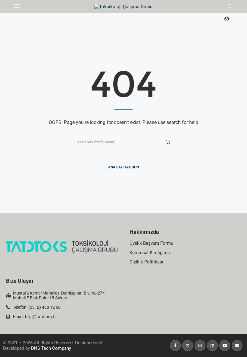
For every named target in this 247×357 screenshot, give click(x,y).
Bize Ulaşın (19, 281)
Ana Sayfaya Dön (123, 167)
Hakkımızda (144, 232)
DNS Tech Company (51, 348)
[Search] (230, 6)
